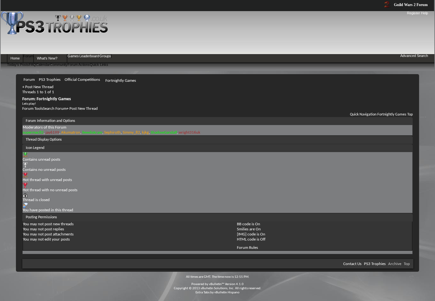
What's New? (47, 58)
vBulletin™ (216, 284)
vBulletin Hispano (226, 292)
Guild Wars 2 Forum (410, 5)
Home (15, 58)
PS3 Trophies (375, 264)
